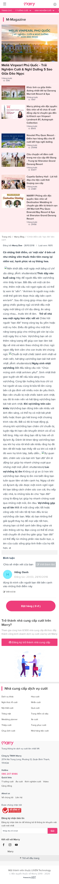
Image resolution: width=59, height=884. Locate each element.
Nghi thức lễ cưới (9, 702)
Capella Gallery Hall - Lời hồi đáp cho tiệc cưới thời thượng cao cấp (42, 179)
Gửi (52, 830)
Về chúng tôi (7, 797)
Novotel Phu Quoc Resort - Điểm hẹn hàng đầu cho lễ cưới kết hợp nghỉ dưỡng (41, 138)
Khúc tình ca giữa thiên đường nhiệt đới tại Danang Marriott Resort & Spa (41, 90)
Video (46, 781)
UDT (33, 877)
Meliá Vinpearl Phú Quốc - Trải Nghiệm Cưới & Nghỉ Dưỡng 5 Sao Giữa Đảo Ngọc (27, 69)
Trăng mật (6, 713)
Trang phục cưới (38, 725)
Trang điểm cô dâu (39, 713)
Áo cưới (19, 781)
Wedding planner (10, 719)
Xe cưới (34, 719)
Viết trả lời (10, 591)
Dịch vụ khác (8, 696)
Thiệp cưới (6, 725)
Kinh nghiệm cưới (33, 781)
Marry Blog (19, 237)
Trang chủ (7, 10)
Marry (10, 851)
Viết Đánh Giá (47, 564)
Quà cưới (35, 708)
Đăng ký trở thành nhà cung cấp (30, 642)
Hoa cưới (35, 696)
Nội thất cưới (7, 708)
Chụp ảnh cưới (8, 731)
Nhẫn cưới (36, 702)
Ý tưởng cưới (7, 781)
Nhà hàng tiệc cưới (40, 731)
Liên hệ (18, 797)
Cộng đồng (7, 786)
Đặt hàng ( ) (30, 606)
